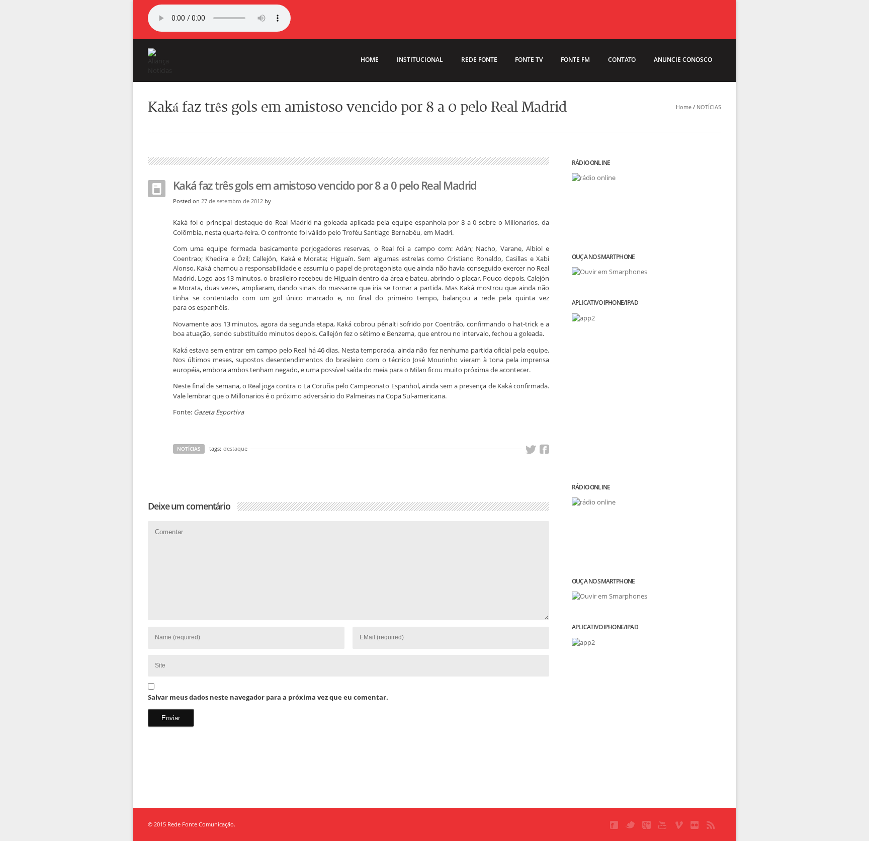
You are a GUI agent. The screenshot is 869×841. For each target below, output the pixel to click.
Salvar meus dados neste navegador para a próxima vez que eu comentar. (268, 697)
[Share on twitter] (531, 449)
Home (683, 107)
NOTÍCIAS (709, 107)
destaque (235, 448)
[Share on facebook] (544, 449)
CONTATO (622, 59)
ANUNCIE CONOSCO (683, 59)
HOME (370, 59)
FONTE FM (575, 59)
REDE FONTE (479, 59)
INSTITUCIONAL (420, 59)
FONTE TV (529, 59)
